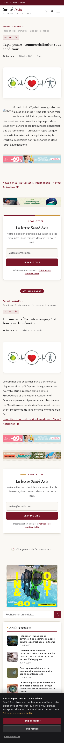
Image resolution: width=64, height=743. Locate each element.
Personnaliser (12, 736)
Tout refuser (31, 728)
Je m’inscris (32, 262)
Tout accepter (32, 720)
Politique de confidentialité (18, 713)
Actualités (17, 26)
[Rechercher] (52, 11)
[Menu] (58, 11)
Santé (12, 9)
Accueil (6, 26)
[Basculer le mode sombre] (46, 11)
